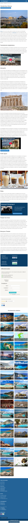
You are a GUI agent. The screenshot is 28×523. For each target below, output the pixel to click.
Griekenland (14, 32)
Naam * (7, 285)
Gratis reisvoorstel (13, 292)
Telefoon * (6, 290)
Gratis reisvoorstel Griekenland (14, 521)
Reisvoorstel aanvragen (5, 150)
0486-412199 (4, 261)
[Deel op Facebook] (4, 305)
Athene (1, 31)
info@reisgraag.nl (4, 509)
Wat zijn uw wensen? (6, 280)
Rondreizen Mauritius (2, 487)
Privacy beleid (13, 294)
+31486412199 (3, 508)
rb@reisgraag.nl (4, 264)
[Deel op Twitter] (2, 305)
